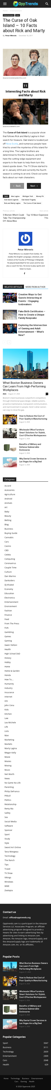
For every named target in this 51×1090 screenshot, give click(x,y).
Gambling (9, 632)
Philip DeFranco (12, 791)
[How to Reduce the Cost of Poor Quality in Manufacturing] (10, 419)
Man (7, 735)
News (7, 778)
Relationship (10, 804)
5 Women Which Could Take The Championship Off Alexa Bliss (14, 218)
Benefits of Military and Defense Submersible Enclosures (30, 447)
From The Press (12, 623)
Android (8, 498)
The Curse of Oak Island (32, 203)
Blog (7, 524)
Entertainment (16, 10)
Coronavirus (10, 563)
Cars (7, 541)
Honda (8, 675)
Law (6, 718)
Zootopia (9, 890)
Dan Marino (10, 576)
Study (7, 838)
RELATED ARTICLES (13, 287)
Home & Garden (12, 670)
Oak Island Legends (11, 200)
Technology (10, 856)
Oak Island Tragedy (29, 200)
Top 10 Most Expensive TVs (37, 216)
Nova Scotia (12, 143)
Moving (8, 765)
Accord (8, 485)
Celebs (8, 554)
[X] (12, 42)
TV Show (8, 873)
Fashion (8, 610)
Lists (17, 15)
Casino (8, 546)
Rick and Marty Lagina (12, 203)
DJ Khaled (9, 584)
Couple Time (10, 567)
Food (7, 619)
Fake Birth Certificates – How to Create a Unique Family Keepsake (31, 314)
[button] (4, 4)
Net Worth (9, 774)
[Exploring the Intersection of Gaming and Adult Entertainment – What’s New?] (10, 328)
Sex (6, 817)
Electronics (10, 597)
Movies (8, 761)
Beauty (8, 516)
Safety (7, 813)
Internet (8, 696)
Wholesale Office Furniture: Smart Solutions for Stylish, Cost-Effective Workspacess (32, 433)
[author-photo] (25, 245)
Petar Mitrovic (11, 35)
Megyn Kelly (10, 752)
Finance (8, 615)
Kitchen (8, 714)
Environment (11, 606)
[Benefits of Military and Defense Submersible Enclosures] (10, 448)
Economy (9, 589)
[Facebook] (5, 42)
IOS (6, 701)
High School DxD (12, 653)
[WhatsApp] (25, 42)
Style (7, 843)
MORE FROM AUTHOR (35, 287)
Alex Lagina (15, 196)
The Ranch (10, 860)
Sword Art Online (13, 847)
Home (5, 10)
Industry (8, 688)
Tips (6, 864)
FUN (6, 627)
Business (9, 528)
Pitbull (8, 795)
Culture (8, 571)
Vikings (8, 877)
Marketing (9, 739)
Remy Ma (9, 808)
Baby (7, 511)
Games (8, 636)
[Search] (47, 4)
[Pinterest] (19, 42)
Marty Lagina (11, 748)
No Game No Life (13, 782)
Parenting (9, 787)
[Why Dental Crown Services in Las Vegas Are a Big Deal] (10, 462)
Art (6, 507)
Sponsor (8, 830)
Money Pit (40, 196)
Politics (8, 800)
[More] (32, 42)
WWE (7, 886)
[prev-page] (4, 342)
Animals (8, 503)
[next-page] (9, 342)
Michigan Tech (28, 196)
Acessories (10, 490)
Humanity (9, 683)
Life (6, 726)
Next (32, 186)
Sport (7, 834)
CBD (6, 550)
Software (9, 825)
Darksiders (10, 580)
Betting (8, 520)
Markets (8, 744)
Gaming (8, 640)
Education (9, 593)
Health (8, 649)
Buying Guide (11, 533)
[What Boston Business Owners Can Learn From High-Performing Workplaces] (25, 364)
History (8, 658)
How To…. (9, 679)
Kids (7, 709)
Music (7, 769)
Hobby (8, 662)
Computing (10, 559)
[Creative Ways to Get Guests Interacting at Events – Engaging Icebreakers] (10, 298)
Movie (7, 757)
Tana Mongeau (11, 851)
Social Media (11, 821)
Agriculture (10, 494)
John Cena (9, 705)
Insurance (9, 692)
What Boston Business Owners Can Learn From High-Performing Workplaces (24, 386)
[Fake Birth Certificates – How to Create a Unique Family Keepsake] (10, 315)
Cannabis (9, 537)
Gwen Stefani (11, 645)
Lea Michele (10, 722)
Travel (7, 868)
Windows (9, 881)
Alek (4, 394)
